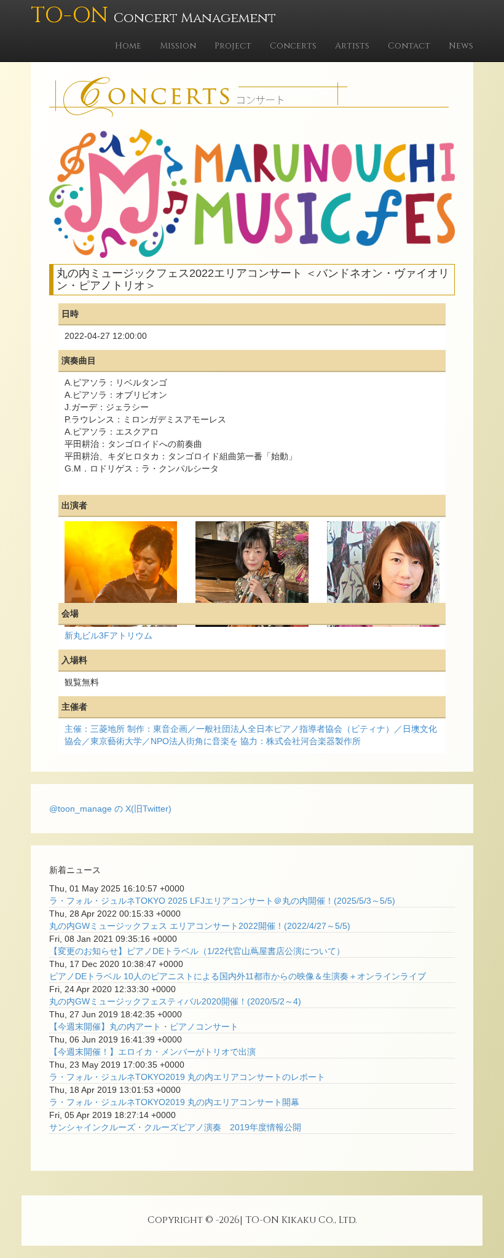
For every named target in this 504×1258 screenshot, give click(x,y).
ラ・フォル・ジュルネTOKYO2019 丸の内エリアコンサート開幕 (174, 1102)
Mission (178, 46)
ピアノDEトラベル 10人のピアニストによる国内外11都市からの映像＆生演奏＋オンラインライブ (237, 976)
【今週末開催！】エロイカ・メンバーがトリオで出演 (152, 1052)
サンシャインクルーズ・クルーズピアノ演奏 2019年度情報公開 (175, 1127)
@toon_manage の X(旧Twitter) (110, 808)
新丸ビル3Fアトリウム (108, 635)
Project (233, 46)
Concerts (293, 46)
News (461, 46)
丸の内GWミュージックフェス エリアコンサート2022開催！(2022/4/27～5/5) (199, 926)
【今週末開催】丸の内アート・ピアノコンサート (143, 1026)
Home (128, 46)
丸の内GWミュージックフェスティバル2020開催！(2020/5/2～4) (175, 1001)
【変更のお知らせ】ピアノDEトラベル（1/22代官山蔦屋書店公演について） (197, 951)
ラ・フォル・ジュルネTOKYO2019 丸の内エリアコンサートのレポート (187, 1077)
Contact (409, 46)
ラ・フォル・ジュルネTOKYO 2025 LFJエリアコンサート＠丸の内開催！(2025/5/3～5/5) (222, 901)
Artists (352, 46)
